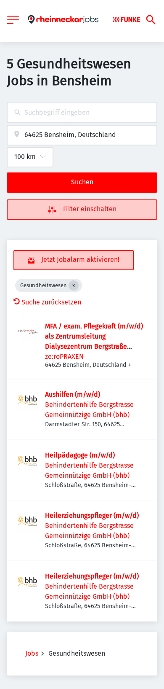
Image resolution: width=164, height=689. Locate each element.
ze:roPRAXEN (64, 357)
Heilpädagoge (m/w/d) (80, 455)
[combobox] (82, 112)
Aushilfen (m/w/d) (72, 394)
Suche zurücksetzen (51, 302)
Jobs (31, 653)
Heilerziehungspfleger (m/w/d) (92, 515)
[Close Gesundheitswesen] (74, 285)
